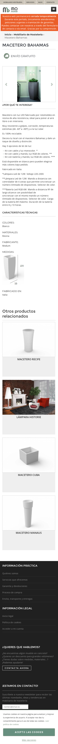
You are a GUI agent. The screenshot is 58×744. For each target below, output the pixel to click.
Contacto (51, 2)
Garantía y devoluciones (14, 586)
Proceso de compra (12, 592)
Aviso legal (7, 616)
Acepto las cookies (29, 732)
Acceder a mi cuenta (13, 628)
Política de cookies (11, 622)
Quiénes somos (10, 573)
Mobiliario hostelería (12, 2)
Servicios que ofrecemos (15, 579)
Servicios (30, 2)
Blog (40, 2)
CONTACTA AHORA (17, 668)
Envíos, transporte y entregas (17, 598)
